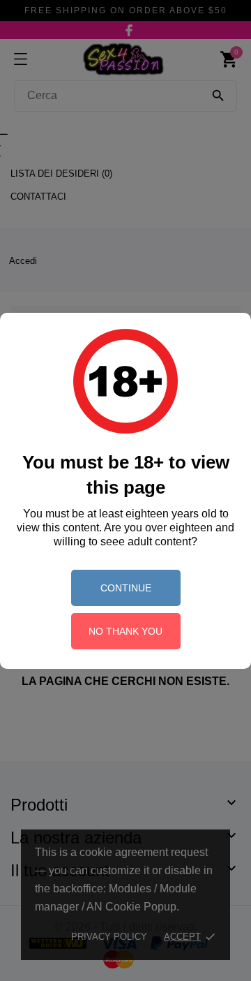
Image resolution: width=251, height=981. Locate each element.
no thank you (125, 631)
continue (125, 587)
